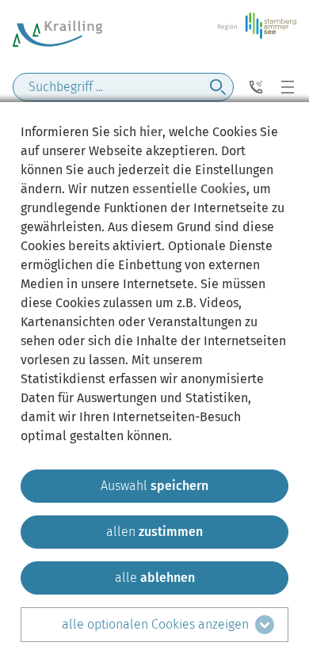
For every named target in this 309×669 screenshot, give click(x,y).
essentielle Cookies (189, 188)
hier (150, 131)
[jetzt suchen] (218, 87)
